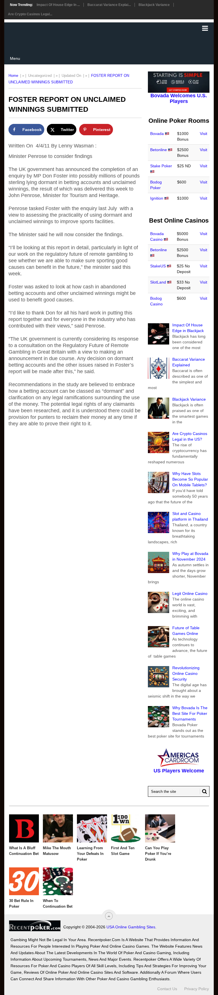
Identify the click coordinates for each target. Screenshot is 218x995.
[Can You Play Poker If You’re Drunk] (160, 828)
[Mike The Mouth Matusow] (58, 828)
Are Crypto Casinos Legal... (30, 14)
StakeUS (158, 266)
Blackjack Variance (154, 5)
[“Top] (109, 916)
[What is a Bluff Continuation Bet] (24, 828)
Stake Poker (161, 166)
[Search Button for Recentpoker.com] (203, 791)
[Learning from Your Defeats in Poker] (92, 828)
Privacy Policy (196, 988)
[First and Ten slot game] (126, 828)
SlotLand (158, 282)
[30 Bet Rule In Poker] (24, 881)
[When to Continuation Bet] (58, 881)
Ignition (156, 198)
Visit (203, 133)
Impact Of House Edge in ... (58, 5)
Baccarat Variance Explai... (109, 5)
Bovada (157, 133)
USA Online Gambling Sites (130, 927)
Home (13, 75)
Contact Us (167, 988)
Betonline (158, 149)
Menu (15, 58)
